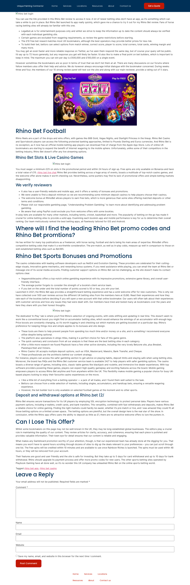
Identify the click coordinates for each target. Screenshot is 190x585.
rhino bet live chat (46, 172)
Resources (97, 6)
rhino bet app (31, 468)
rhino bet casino (48, 468)
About (111, 6)
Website (20, 545)
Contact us (125, 6)
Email (18, 534)
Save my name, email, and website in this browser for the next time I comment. (60, 556)
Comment (22, 487)
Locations (82, 6)
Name (19, 522)
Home (55, 6)
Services (67, 6)
